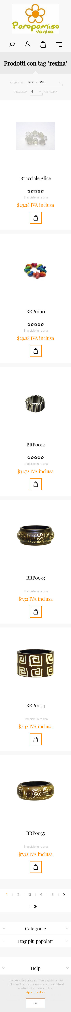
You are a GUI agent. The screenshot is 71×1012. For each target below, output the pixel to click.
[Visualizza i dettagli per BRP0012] (35, 402)
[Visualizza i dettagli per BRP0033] (35, 535)
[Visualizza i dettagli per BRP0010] (35, 269)
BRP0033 (35, 578)
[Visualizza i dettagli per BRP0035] (35, 790)
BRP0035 (35, 833)
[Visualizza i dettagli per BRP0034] (35, 663)
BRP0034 (35, 705)
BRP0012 (35, 445)
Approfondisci (35, 992)
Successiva (64, 895)
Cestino (43, 44)
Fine (35, 906)
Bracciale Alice (35, 178)
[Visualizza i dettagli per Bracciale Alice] (35, 135)
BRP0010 (35, 311)
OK (35, 1003)
